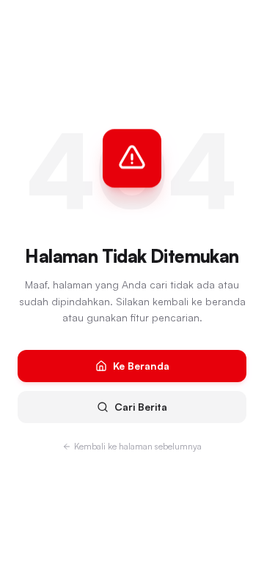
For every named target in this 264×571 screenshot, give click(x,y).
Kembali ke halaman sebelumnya (138, 446)
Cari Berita (140, 406)
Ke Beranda (141, 365)
